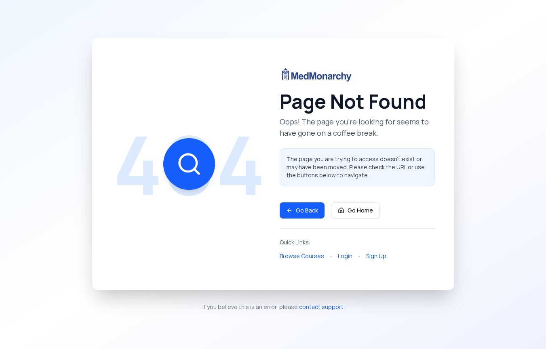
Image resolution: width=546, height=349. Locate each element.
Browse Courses (302, 256)
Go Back (307, 210)
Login (345, 256)
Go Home (360, 210)
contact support (321, 307)
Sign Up (376, 256)
